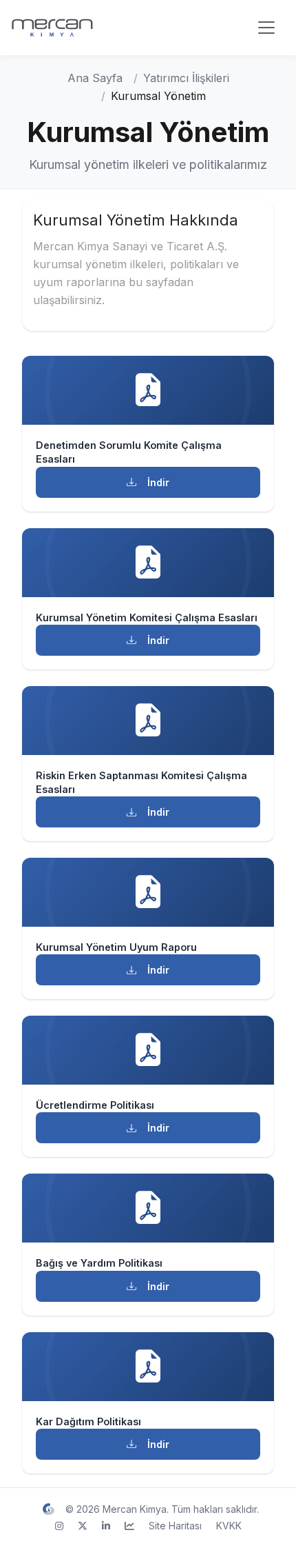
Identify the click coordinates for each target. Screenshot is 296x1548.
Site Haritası (175, 1525)
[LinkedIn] (106, 1525)
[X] (82, 1525)
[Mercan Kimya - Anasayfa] (80, 27)
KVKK (229, 1525)
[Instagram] (59, 1525)
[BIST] (129, 1525)
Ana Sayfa (95, 78)
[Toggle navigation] (266, 27)
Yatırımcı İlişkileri (186, 78)
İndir (158, 482)
